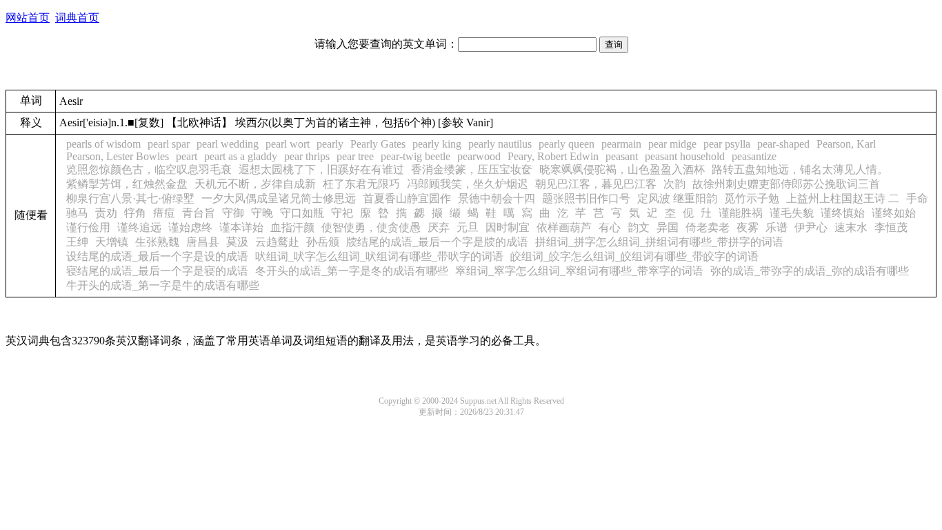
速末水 (851, 227)
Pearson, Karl (846, 144)
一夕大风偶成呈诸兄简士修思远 (278, 198)
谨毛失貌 (792, 213)
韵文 (639, 227)
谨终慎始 (843, 213)
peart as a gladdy (240, 156)
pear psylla (726, 144)
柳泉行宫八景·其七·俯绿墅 (130, 198)
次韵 (674, 184)
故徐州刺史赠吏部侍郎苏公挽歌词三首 (786, 184)
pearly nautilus (500, 144)
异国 (668, 227)
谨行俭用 (88, 227)
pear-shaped (783, 144)
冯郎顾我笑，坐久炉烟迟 (467, 184)
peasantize (754, 156)
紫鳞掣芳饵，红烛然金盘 (127, 184)
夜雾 (747, 227)
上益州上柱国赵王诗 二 (842, 198)
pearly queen (566, 144)
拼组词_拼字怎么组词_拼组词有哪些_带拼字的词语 (659, 242)
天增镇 (111, 242)
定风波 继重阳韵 (677, 198)
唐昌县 (202, 242)
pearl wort (287, 144)
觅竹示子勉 (751, 198)
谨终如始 (894, 213)
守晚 (262, 213)
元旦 (468, 227)
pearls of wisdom (103, 144)
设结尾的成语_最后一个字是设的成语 (157, 256)
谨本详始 (241, 227)
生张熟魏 (157, 242)
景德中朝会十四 (496, 198)
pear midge (672, 144)
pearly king (436, 144)
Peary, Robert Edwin (553, 156)
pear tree (355, 156)
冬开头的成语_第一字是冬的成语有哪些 (351, 271)
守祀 (342, 213)
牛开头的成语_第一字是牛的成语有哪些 (162, 285)
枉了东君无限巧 (361, 184)
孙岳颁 (322, 242)
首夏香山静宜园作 (407, 198)
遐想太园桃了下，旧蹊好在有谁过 (321, 169)
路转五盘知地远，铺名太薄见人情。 (800, 169)
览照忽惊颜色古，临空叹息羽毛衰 (149, 169)
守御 (233, 213)
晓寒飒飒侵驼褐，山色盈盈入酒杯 (622, 169)
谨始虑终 (190, 227)
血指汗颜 (292, 227)
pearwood (479, 156)
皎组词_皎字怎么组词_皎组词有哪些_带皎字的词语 (634, 256)
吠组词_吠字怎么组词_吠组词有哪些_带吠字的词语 (379, 256)
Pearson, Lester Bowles (117, 156)
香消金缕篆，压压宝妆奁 (471, 169)
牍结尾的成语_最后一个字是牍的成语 (437, 242)
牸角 (135, 213)
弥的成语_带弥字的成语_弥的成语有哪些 (809, 271)
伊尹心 (811, 227)
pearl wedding (228, 144)
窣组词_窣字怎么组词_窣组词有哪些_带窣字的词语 (579, 271)
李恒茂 (891, 227)
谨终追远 (139, 227)
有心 (610, 227)
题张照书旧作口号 (586, 198)
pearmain (621, 144)
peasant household (685, 156)
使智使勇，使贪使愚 (371, 227)
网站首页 (28, 17)
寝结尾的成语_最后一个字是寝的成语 (157, 271)
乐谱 (776, 227)
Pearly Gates (377, 144)
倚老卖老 (707, 227)
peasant (621, 156)
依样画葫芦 (564, 227)
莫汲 (237, 242)
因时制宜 (507, 227)
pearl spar (169, 144)
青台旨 (198, 213)
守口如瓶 (302, 213)
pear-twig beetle (415, 156)
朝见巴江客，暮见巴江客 (596, 184)
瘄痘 (164, 213)
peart (186, 156)
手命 (917, 198)
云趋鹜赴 (277, 242)
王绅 (77, 242)
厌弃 (439, 227)
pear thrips (307, 156)
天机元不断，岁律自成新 (255, 184)
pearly (330, 144)
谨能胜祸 (741, 213)
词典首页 (77, 17)
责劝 (106, 213)
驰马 (77, 213)
